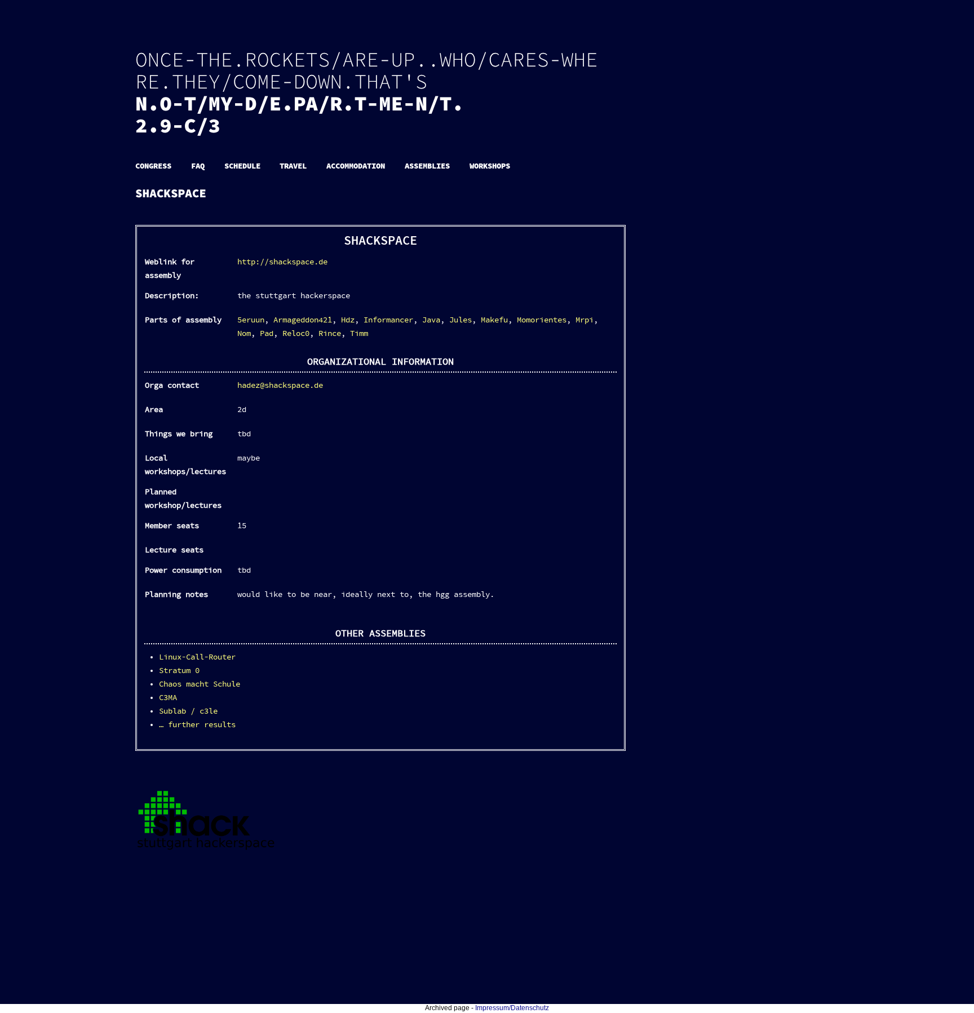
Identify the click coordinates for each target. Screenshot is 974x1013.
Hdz (348, 320)
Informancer (388, 320)
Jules (460, 320)
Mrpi (584, 320)
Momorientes (541, 320)
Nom (244, 333)
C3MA (168, 697)
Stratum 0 (179, 670)
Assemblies (427, 166)
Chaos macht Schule (199, 684)
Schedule (242, 166)
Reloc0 (295, 333)
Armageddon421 (302, 320)
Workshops (490, 166)
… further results (197, 724)
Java (431, 320)
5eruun (250, 320)
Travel (293, 166)
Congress (153, 166)
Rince (329, 333)
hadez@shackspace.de (280, 385)
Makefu (494, 320)
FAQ (198, 166)
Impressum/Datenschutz (512, 1008)
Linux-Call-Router (197, 657)
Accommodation (355, 166)
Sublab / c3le (188, 711)
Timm (359, 333)
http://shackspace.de (282, 262)
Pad (266, 333)
